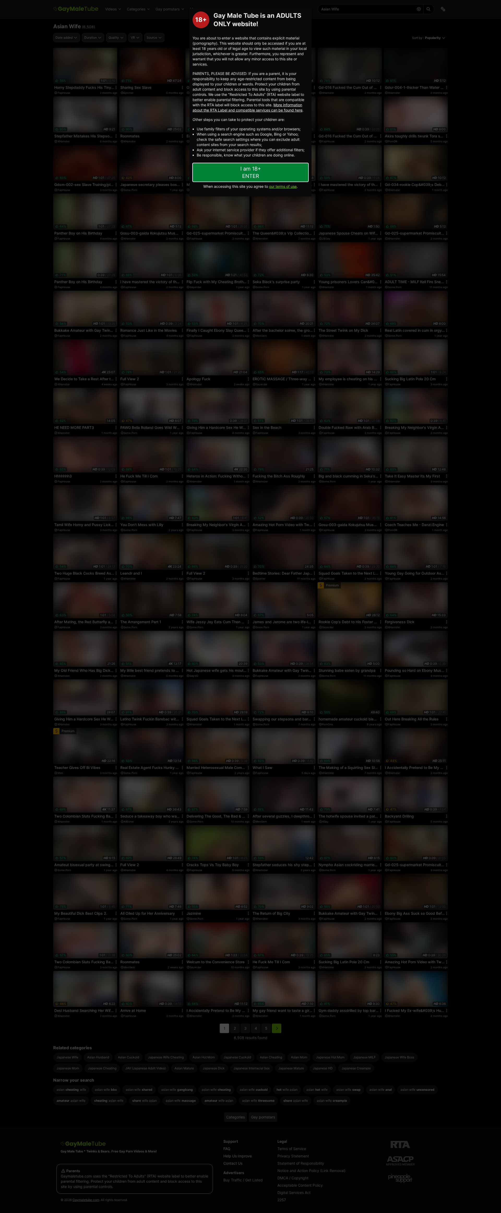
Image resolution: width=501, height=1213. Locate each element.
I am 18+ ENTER (250, 172)
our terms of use (283, 186)
